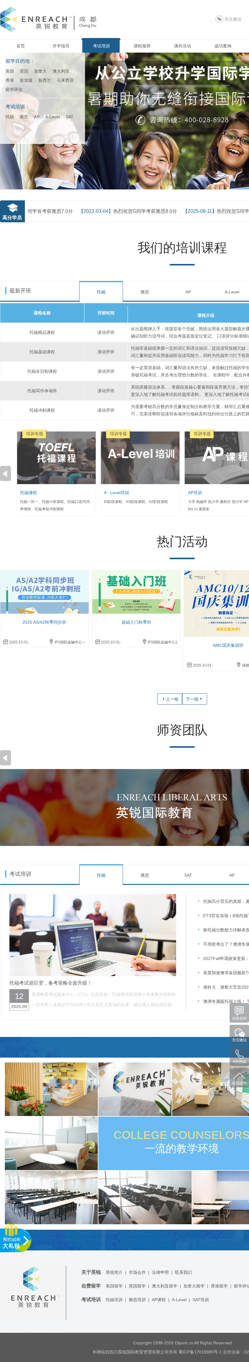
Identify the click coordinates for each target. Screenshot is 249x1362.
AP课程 (159, 1299)
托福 (9, 116)
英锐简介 (114, 1272)
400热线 (239, 1061)
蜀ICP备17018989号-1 (200, 1352)
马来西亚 (65, 80)
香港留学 (219, 1286)
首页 (20, 45)
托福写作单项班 (42, 390)
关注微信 (239, 1040)
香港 (9, 80)
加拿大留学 (194, 1286)
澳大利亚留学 (164, 1286)
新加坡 (26, 80)
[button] (5, 473)
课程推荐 (142, 45)
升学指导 (61, 45)
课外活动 (182, 45)
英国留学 (137, 1286)
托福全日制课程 (42, 371)
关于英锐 (91, 1272)
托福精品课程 (42, 332)
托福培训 (114, 1299)
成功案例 (222, 45)
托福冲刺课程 (42, 410)
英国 (24, 71)
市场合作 (137, 1272)
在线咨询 (239, 1018)
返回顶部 (239, 1083)
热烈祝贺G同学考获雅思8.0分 (106, 211)
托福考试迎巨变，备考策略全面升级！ (50, 983)
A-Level (52, 116)
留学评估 (13, 89)
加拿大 (40, 71)
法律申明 (160, 1272)
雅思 (24, 116)
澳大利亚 (61, 71)
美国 (9, 71)
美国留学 (114, 1286)
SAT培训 (201, 1299)
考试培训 (101, 45)
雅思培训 (137, 1299)
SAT (69, 116)
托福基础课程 (42, 351)
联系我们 (183, 1272)
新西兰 (44, 80)
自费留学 (91, 1285)
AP (36, 116)
